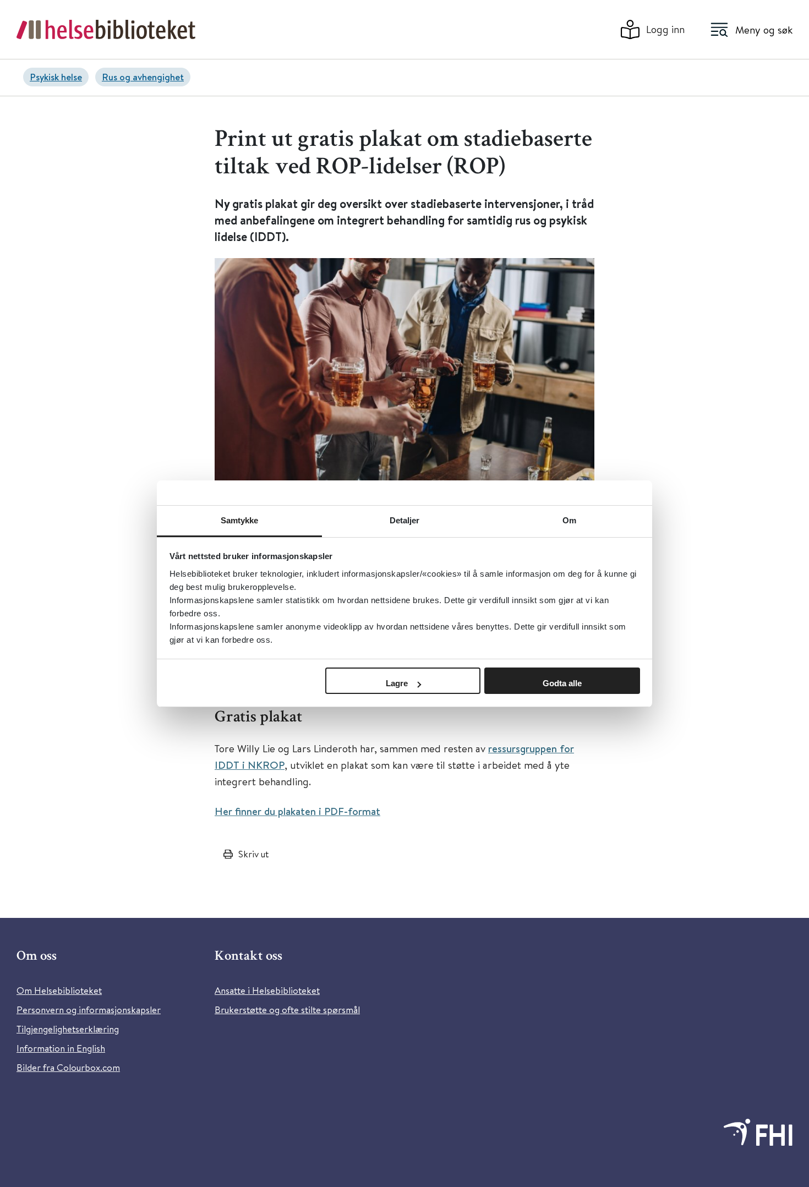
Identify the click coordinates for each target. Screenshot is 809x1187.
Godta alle (562, 683)
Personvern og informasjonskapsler (89, 1009)
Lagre (397, 683)
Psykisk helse (56, 76)
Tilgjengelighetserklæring (68, 1028)
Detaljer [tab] (405, 520)
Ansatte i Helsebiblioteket (267, 990)
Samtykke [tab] (240, 520)
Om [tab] (569, 520)
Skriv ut (253, 853)
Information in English (61, 1048)
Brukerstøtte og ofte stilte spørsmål (287, 1009)
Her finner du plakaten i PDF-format (297, 811)
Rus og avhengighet (143, 76)
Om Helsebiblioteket (59, 990)
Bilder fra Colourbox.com (68, 1067)
